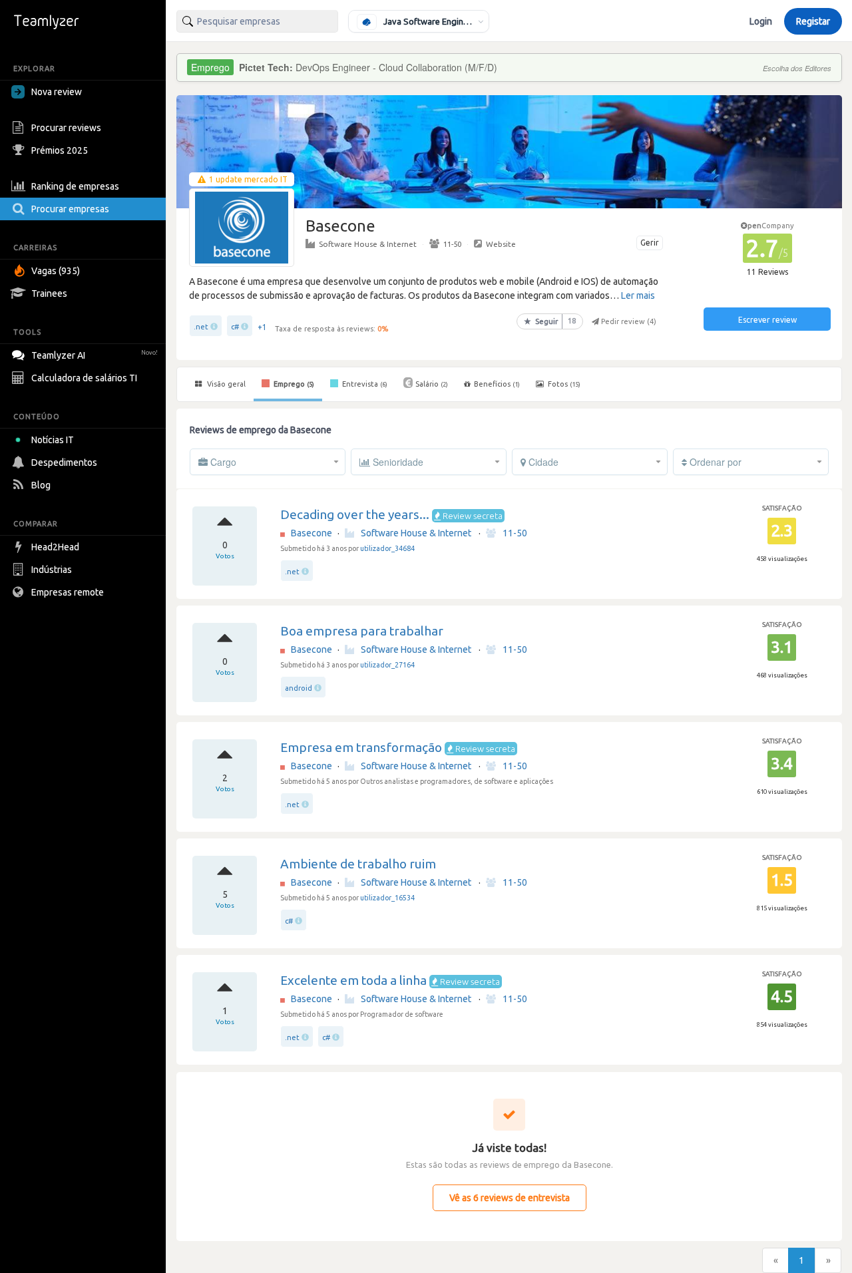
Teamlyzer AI (94, 355)
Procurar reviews (66, 127)
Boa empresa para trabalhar (361, 631)
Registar (813, 21)
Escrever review (767, 319)
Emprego (293, 384)
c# (235, 327)
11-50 (452, 244)
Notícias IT (52, 440)
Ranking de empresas (75, 186)
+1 (262, 327)
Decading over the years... (354, 514)
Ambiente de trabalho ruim (358, 863)
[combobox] (257, 21)
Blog (41, 485)
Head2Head (55, 547)
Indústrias (51, 569)
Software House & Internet (368, 244)
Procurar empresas (70, 209)
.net (201, 327)
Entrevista (363, 384)
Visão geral (225, 384)
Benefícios (497, 384)
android (298, 688)
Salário (431, 384)
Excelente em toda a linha (353, 980)
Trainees (49, 293)
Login (760, 21)
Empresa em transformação (361, 747)
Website (501, 244)
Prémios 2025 (59, 150)
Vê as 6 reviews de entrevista (509, 1197)
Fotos (563, 384)
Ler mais (638, 295)
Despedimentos (64, 462)
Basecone (311, 533)
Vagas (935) (55, 271)
